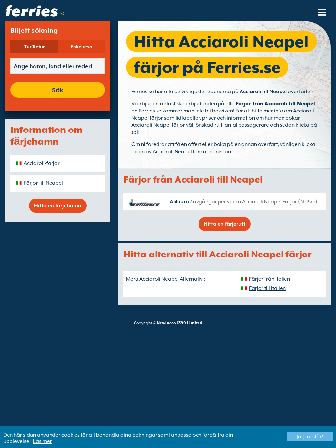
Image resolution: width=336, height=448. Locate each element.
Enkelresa (81, 46)
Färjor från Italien (269, 279)
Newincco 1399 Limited (179, 323)
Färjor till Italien (267, 288)
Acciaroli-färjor (42, 163)
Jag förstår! (310, 436)
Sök (57, 89)
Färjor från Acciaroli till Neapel (275, 104)
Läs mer (42, 441)
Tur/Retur (34, 46)
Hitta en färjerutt (224, 224)
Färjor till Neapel (43, 183)
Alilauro (179, 202)
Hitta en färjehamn (57, 206)
